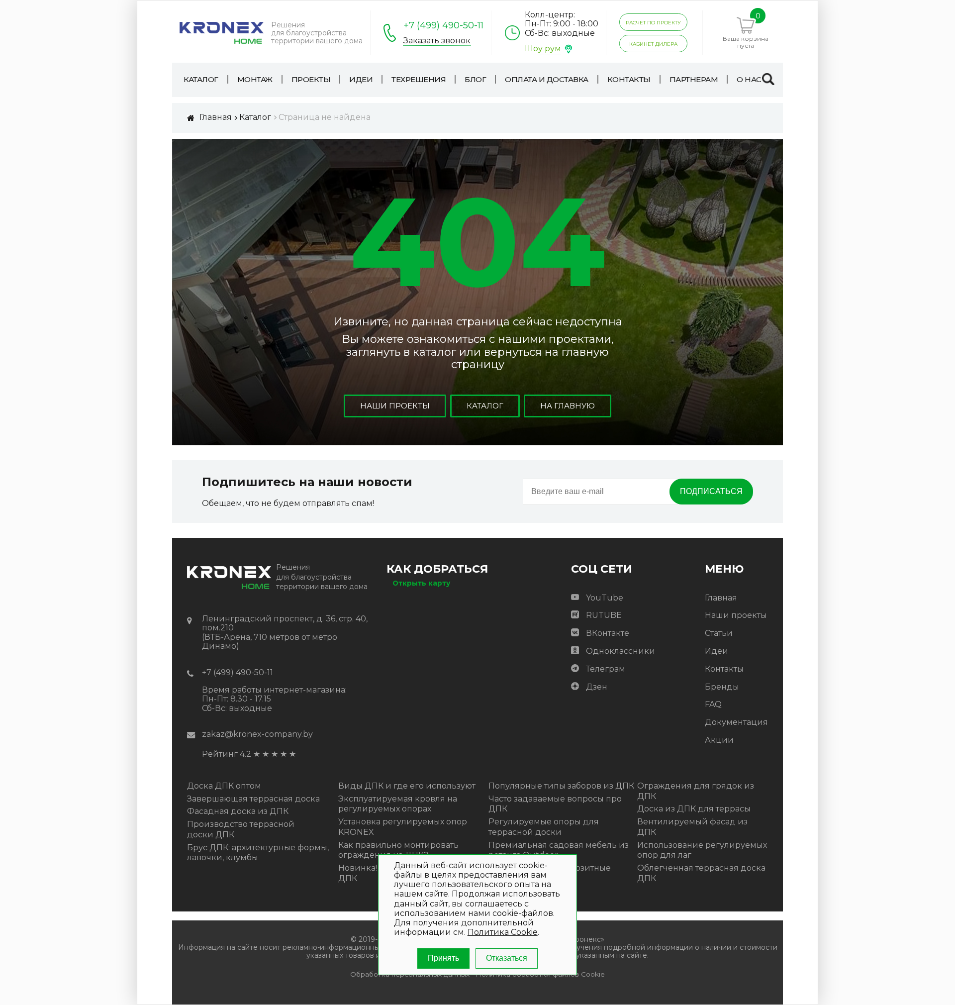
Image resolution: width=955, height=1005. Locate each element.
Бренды (722, 687)
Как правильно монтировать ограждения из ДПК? (398, 850)
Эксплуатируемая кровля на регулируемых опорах (397, 804)
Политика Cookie (503, 932)
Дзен (596, 687)
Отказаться (506, 958)
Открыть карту (421, 583)
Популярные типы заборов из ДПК (561, 786)
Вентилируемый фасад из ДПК (692, 827)
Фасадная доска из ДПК (237, 811)
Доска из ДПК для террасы (694, 808)
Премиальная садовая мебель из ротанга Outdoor (558, 850)
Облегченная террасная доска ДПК (701, 873)
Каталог (485, 405)
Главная (721, 598)
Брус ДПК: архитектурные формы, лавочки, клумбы (258, 853)
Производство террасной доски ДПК (240, 829)
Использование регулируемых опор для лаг (702, 850)
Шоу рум (543, 48)
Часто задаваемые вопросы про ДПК (555, 804)
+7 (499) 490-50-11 (443, 25)
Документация (736, 722)
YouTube (604, 598)
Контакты (724, 669)
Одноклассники (620, 651)
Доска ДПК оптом (224, 786)
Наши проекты (395, 405)
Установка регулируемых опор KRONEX (402, 827)
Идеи (716, 651)
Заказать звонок (437, 40)
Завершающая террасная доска (253, 799)
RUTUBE (604, 615)
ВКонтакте (607, 633)
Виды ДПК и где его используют (407, 786)
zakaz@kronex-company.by (257, 734)
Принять (443, 958)
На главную (567, 405)
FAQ (713, 704)
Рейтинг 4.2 (226, 754)
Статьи (719, 633)
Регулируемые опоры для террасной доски (543, 827)
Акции (719, 740)
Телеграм (605, 669)
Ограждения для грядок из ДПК (695, 791)
